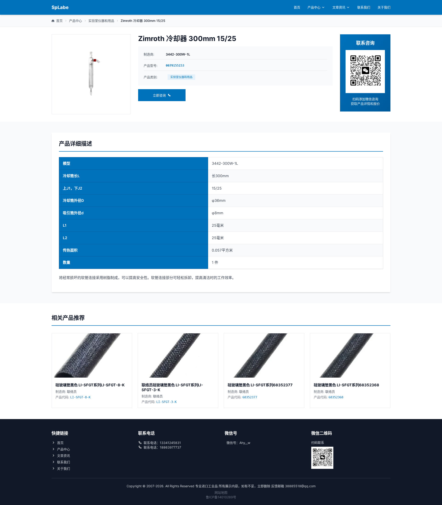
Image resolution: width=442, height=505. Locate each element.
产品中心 (314, 7)
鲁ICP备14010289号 (221, 497)
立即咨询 (159, 95)
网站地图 (221, 492)
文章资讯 (338, 7)
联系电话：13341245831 (162, 443)
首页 (297, 7)
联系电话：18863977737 (162, 447)
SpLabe (60, 7)
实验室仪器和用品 (101, 21)
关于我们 (384, 7)
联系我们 (363, 7)
